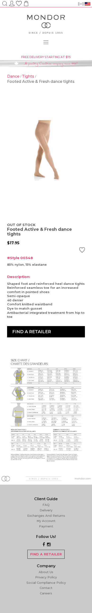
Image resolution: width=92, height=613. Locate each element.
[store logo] (46, 25)
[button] (82, 250)
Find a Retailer (31, 331)
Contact (46, 588)
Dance (13, 76)
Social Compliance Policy (46, 582)
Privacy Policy (46, 577)
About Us (46, 572)
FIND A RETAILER (46, 554)
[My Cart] (26, 5)
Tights (28, 76)
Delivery (46, 510)
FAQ (46, 505)
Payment (46, 526)
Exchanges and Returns (46, 515)
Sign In (11, 3)
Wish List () (18, 3)
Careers (46, 593)
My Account (46, 521)
